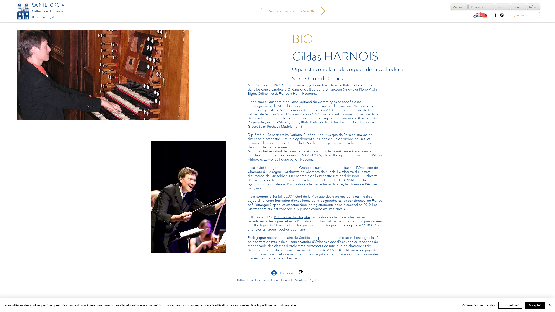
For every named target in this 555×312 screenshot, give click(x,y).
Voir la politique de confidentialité (273, 305)
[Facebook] (495, 15)
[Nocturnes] (286, 7)
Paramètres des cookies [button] (478, 305)
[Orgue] (297, 7)
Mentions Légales (307, 280)
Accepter (535, 305)
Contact (286, 280)
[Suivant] (323, 11)
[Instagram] (502, 15)
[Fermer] (549, 305)
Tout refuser (510, 305)
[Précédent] (261, 11)
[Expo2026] (292, 7)
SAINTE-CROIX (48, 5)
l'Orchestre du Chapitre (292, 217)
